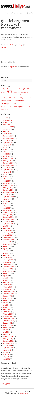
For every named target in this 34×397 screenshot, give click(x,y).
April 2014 (6, 208)
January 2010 (7, 316)
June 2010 (6, 305)
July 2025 (6, 118)
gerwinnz (3, 92)
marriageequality (23, 92)
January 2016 (7, 161)
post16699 (19, 98)
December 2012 (8, 237)
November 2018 (8, 127)
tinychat (9, 100)
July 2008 (6, 352)
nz (10, 95)
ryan (23, 98)
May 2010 (6, 307)
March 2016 (7, 156)
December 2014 (8, 190)
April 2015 (6, 181)
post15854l (3, 98)
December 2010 (8, 291)
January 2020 (7, 120)
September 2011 (8, 271)
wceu (19, 101)
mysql (8, 95)
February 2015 (8, 185)
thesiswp (3, 101)
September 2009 (8, 325)
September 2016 (8, 143)
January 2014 (7, 215)
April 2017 (6, 131)
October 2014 (7, 194)
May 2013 (6, 226)
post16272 (9, 98)
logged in (13, 67)
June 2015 (6, 176)
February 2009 (8, 336)
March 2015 (7, 183)
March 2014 (7, 210)
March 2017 (7, 134)
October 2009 (7, 323)
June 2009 (6, 332)
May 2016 (6, 152)
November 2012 (8, 240)
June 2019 (6, 122)
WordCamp (4, 107)
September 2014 (8, 197)
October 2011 (7, 269)
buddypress (4, 89)
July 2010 (6, 303)
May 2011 (6, 280)
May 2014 (6, 206)
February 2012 (8, 260)
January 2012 (7, 262)
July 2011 (6, 276)
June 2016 (6, 149)
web (20, 104)
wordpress (19, 107)
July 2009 (6, 330)
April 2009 (6, 334)
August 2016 (7, 145)
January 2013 (7, 235)
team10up (30, 98)
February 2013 (8, 233)
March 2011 (7, 285)
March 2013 (7, 231)
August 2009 (7, 327)
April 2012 (6, 255)
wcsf (14, 104)
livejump (14, 92)
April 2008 (6, 359)
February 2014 (8, 212)
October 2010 (7, 296)
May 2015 (6, 179)
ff (28, 89)
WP (24, 107)
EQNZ (23, 88)
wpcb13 (28, 107)
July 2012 (6, 249)
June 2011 (6, 278)
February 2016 (8, 158)
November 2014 (8, 192)
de (19, 89)
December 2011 (8, 264)
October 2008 (7, 345)
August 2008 (7, 350)
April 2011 (6, 282)
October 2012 (7, 242)
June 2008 (6, 354)
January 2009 (7, 339)
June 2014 (6, 203)
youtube (6, 109)
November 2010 (8, 294)
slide (25, 98)
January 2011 (7, 289)
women (27, 104)
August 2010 (7, 300)
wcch (15, 100)
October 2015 (7, 167)
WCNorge (5, 103)
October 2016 (7, 140)
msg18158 (3, 95)
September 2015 (8, 170)
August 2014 (7, 199)
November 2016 (8, 138)
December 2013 (8, 217)
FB (27, 89)
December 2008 (8, 341)
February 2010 (8, 314)
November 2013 (8, 219)
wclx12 (23, 101)
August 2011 (7, 273)
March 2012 (7, 258)
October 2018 (7, 129)
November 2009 (8, 321)
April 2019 (6, 125)
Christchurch (10, 89)
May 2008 (6, 357)
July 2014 (6, 201)
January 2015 (7, 188)
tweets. (15, 6)
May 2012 (6, 253)
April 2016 (6, 154)
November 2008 (8, 343)
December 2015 (8, 163)
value (12, 100)
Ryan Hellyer (19, 45)
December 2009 (8, 318)
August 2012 (7, 246)
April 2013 (6, 228)
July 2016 (6, 147)
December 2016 (8, 136)
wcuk (18, 104)
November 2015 (8, 165)
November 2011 (8, 267)
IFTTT (9, 91)
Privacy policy (5, 384)
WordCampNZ (11, 107)
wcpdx (11, 104)
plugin (23, 95)
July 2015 (6, 174)
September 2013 (8, 224)
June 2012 (6, 251)
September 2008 (8, 348)
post (27, 95)
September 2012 (8, 244)
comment (16, 89)
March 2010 (7, 312)
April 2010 (6, 309)
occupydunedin (17, 95)
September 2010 (8, 298)
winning (23, 104)
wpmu (2, 109)
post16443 (14, 98)
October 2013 (7, 221)
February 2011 (8, 287)
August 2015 (7, 172)
